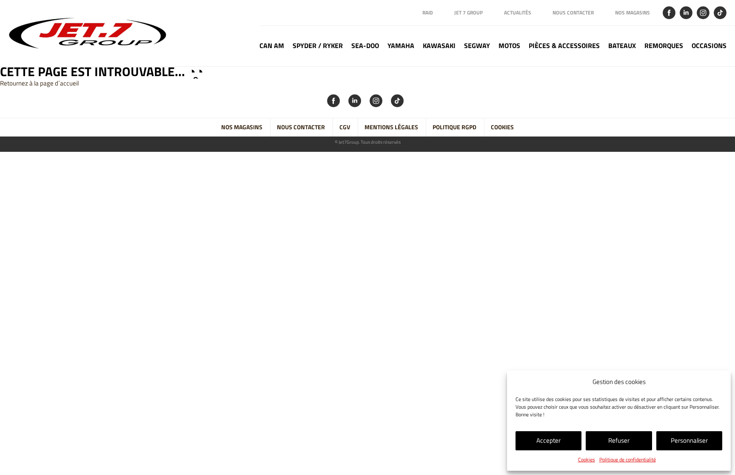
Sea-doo (365, 46)
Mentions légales (391, 127)
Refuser (619, 440)
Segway (477, 46)
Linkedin (686, 12)
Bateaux (622, 46)
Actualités (517, 13)
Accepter (548, 440)
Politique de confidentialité (627, 459)
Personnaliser (689, 440)
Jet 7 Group (468, 13)
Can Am (271, 46)
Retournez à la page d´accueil (39, 83)
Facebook (669, 12)
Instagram (703, 12)
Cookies (586, 459)
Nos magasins (632, 13)
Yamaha (400, 46)
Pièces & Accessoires (564, 46)
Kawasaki (439, 46)
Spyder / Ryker (318, 46)
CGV (344, 127)
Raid (427, 13)
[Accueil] (92, 33)
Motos (509, 46)
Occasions (709, 46)
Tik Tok (720, 12)
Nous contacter (573, 13)
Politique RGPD (454, 127)
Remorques (663, 46)
